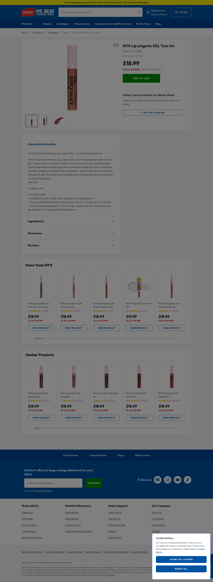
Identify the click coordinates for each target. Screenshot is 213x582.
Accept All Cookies (181, 559)
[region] (181, 556)
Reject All (181, 568)
